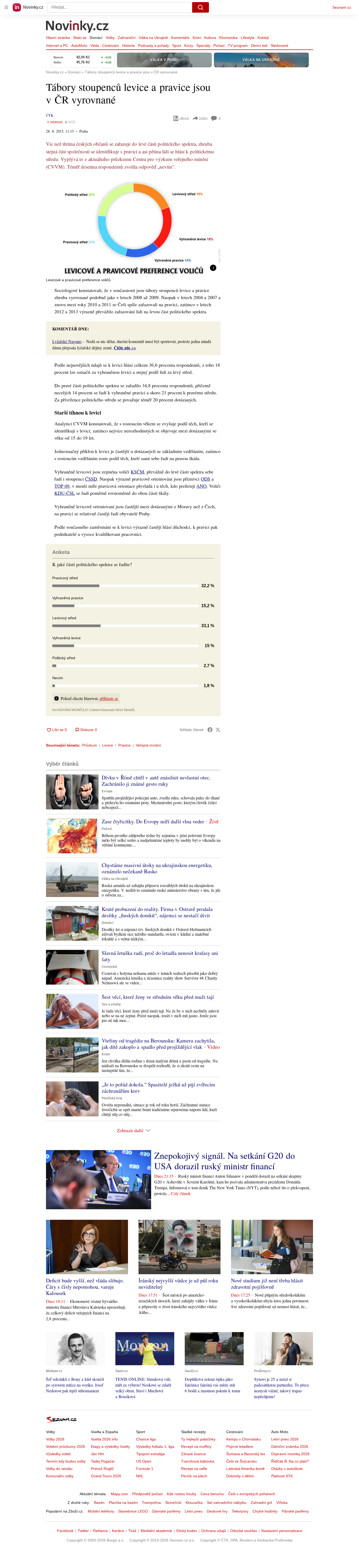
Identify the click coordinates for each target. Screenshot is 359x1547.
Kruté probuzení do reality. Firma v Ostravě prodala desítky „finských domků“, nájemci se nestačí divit (157, 912)
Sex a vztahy (111, 1004)
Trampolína (151, 1502)
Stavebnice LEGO (133, 1511)
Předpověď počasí (147, 1494)
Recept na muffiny (196, 1446)
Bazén (99, 1502)
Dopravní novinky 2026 (290, 1454)
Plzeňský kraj (112, 1098)
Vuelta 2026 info (104, 1439)
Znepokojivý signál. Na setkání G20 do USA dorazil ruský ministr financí (224, 1160)
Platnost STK (282, 1476)
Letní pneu (194, 1511)
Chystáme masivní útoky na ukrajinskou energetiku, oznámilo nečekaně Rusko (157, 868)
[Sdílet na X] (217, 729)
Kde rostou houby (181, 1494)
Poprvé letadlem (239, 1446)
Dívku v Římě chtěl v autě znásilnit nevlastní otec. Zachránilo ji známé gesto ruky (156, 780)
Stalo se (79, 38)
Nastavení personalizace (281, 1531)
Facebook (65, 1531)
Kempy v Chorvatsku (243, 1439)
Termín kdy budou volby (66, 1461)
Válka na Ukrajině (153, 38)
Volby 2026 (55, 1439)
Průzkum (89, 745)
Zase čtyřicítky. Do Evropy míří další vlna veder (153, 821)
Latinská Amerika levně (245, 1469)
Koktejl (263, 38)
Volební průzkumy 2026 (65, 1446)
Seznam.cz (341, 7)
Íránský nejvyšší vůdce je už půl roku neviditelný (178, 1283)
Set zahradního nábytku (227, 1502)
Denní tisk (259, 45)
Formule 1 (144, 1469)
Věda (94, 45)
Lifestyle (247, 38)
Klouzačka (194, 1502)
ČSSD (91, 479)
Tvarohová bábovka (197, 1461)
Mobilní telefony (101, 1511)
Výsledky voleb (58, 1454)
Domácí (96, 38)
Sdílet (203, 118)
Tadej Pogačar (103, 1461)
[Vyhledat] (200, 7)
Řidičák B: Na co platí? (290, 1461)
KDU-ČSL (64, 493)
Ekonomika (228, 38)
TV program (238, 45)
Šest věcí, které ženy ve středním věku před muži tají (158, 996)
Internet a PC (57, 45)
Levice (107, 745)
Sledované (279, 45)
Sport (176, 45)
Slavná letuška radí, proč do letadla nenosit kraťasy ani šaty (160, 956)
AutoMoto (79, 45)
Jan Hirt (97, 1454)
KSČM (137, 471)
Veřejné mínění (148, 745)
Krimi (197, 38)
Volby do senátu (59, 1469)
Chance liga (146, 1439)
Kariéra (118, 1531)
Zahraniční (127, 38)
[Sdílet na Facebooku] (210, 729)
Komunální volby (60, 1476)
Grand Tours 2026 (106, 1476)
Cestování (110, 45)
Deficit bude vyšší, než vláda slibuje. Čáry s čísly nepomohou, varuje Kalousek (85, 1287)
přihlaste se (109, 698)
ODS (205, 479)
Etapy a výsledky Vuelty (110, 1446)
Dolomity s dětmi (240, 1476)
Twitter (83, 1531)
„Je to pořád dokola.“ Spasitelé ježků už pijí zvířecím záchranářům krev (158, 1087)
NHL (139, 1476)
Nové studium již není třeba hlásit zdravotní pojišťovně (267, 1283)
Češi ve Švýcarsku (241, 1461)
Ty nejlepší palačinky (198, 1439)
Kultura (210, 38)
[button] (133, 226)
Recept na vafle (194, 1469)
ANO (201, 486)
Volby (110, 38)
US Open (143, 1461)
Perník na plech (194, 1476)
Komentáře (180, 38)
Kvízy (188, 45)
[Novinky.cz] (77, 27)
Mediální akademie (156, 1531)
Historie (128, 45)
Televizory (240, 1511)
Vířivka (282, 1502)
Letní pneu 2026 (285, 1439)
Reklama (100, 1531)
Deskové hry (217, 1511)
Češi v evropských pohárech (251, 1494)
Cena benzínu (212, 1494)
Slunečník (173, 1502)
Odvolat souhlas (243, 1531)
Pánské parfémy (295, 1511)
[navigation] (6, 7)
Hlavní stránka (58, 38)
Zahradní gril (261, 1502)
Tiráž (132, 1531)
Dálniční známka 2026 (289, 1446)
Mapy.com (119, 1494)
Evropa (107, 791)
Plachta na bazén (123, 1502)
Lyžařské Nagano (66, 341)
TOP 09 (61, 486)
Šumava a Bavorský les (245, 1454)
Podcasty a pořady (153, 45)
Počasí (219, 45)
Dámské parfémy (166, 1511)
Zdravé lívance (193, 1454)
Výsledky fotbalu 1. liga (155, 1446)
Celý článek (181, 1193)
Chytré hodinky (265, 1511)
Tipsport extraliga (150, 1454)
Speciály (203, 45)
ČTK (49, 115)
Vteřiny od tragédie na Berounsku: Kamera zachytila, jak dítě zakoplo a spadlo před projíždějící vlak (158, 1043)
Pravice (124, 745)
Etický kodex (186, 1531)
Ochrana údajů (213, 1531)
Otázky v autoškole (287, 1469)
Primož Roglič (102, 1469)
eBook (184, 118)
